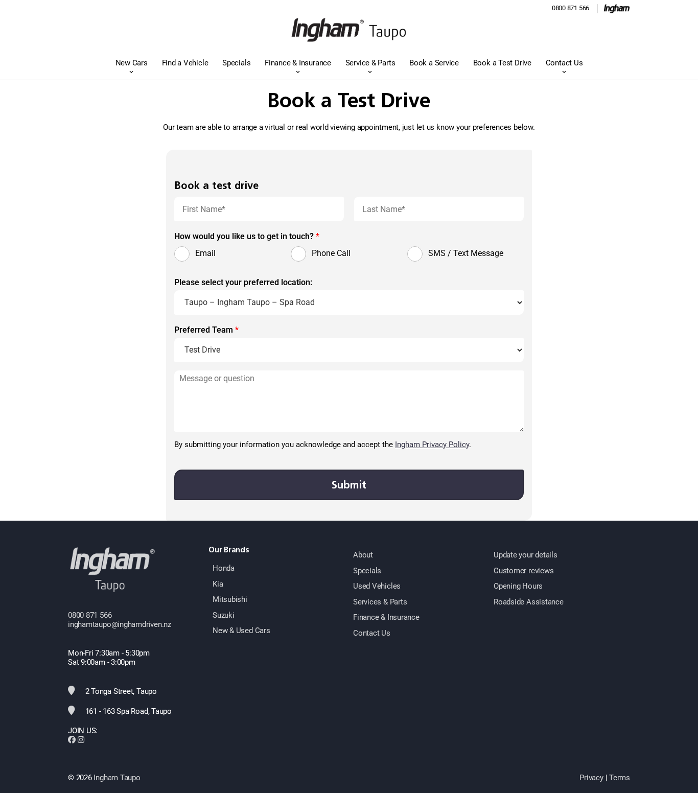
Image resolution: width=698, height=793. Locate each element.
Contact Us (564, 62)
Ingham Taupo (117, 777)
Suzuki (224, 615)
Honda (224, 568)
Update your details (525, 554)
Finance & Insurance (298, 62)
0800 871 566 (570, 8)
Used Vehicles (377, 586)
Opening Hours (518, 586)
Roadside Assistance (529, 602)
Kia (218, 584)
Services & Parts (380, 602)
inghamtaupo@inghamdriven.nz (119, 624)
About (363, 554)
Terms (619, 777)
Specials (236, 62)
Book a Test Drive (502, 62)
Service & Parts (370, 62)
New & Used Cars (241, 630)
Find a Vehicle (185, 62)
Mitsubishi (230, 599)
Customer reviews (523, 570)
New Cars (131, 62)
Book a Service (434, 62)
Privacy (591, 777)
